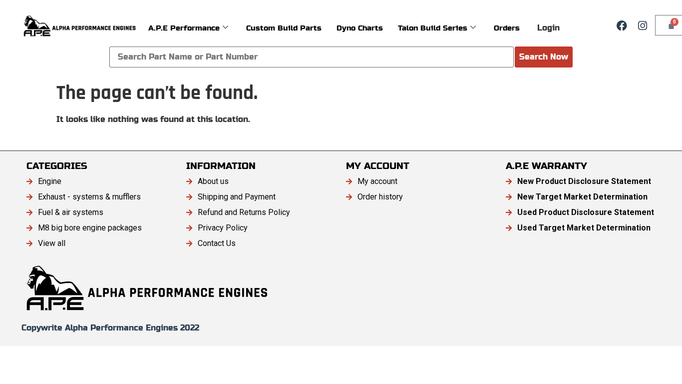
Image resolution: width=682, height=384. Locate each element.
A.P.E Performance (184, 28)
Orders (507, 28)
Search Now (543, 57)
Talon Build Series (432, 28)
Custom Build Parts (284, 28)
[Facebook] (621, 25)
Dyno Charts (360, 28)
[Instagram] (642, 25)
